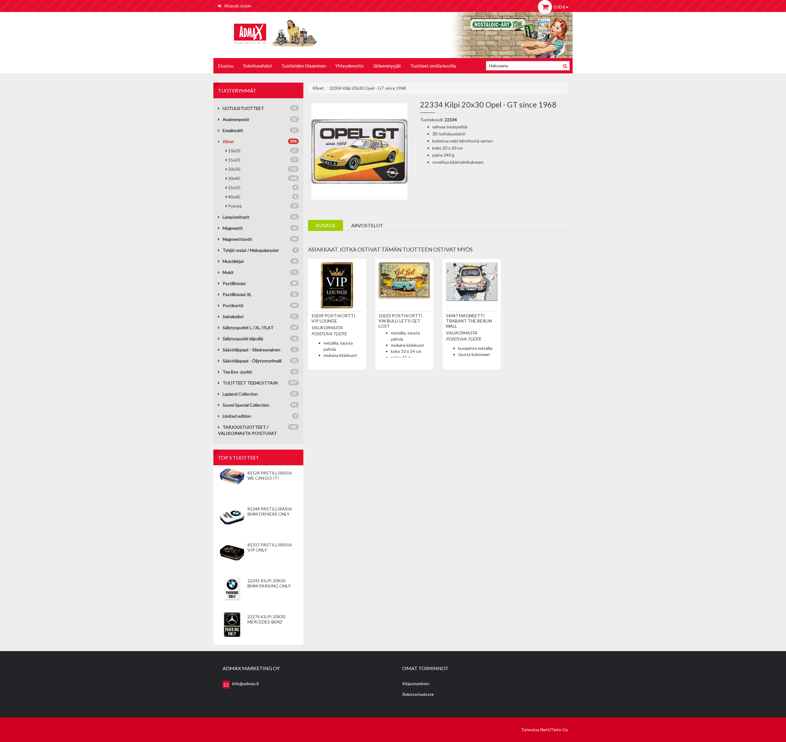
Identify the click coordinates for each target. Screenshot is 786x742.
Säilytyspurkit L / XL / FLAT (248, 327)
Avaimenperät (236, 119)
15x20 (262, 159)
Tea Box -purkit (237, 371)
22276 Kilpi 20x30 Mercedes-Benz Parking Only (266, 622)
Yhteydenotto (349, 65)
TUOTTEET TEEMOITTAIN (250, 382)
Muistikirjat (233, 261)
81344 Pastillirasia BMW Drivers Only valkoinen (269, 514)
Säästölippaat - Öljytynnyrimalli (252, 360)
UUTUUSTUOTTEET (243, 108)
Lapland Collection (240, 393)
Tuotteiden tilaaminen (303, 65)
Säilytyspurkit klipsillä (243, 338)
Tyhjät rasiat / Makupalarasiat (251, 250)
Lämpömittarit (236, 217)
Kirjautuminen (415, 683)
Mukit (228, 272)
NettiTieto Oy (554, 729)
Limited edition (237, 416)
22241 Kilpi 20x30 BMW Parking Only (269, 583)
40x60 (262, 196)
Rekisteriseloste (418, 694)
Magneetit (233, 228)
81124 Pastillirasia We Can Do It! (269, 475)
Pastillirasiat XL (237, 294)
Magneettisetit (237, 239)
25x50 (262, 187)
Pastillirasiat (234, 283)
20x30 (262, 169)
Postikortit (233, 305)
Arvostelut (367, 225)
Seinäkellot (233, 316)
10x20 (262, 150)
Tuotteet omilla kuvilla (433, 65)
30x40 (262, 178)
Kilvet (228, 141)
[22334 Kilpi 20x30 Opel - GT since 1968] (359, 150)
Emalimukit (233, 130)
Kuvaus (325, 225)
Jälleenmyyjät (387, 65)
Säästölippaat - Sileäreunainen (251, 349)
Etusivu (225, 65)
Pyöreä (262, 206)
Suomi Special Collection (246, 405)
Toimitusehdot (257, 65)
